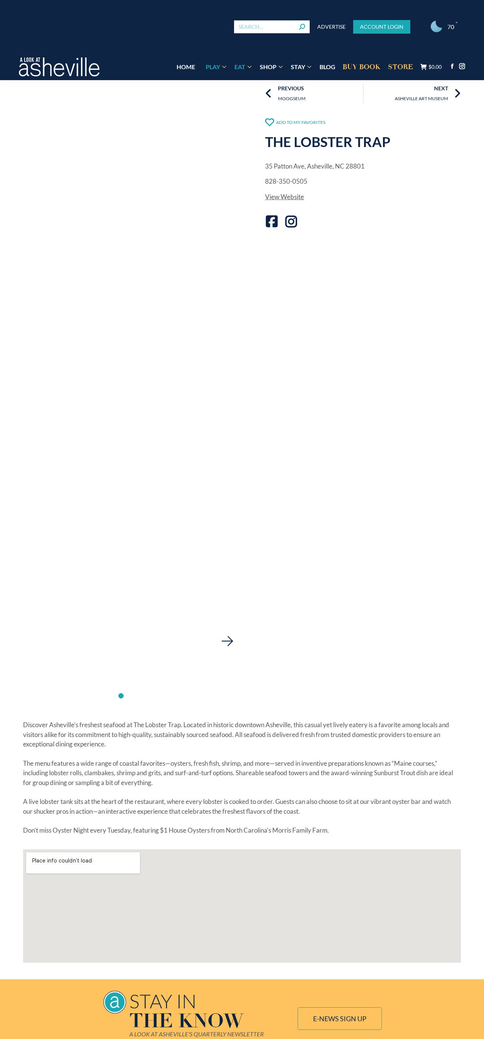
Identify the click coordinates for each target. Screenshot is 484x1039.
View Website (284, 197)
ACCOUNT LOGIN (381, 26)
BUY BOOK (361, 66)
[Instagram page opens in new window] (462, 66)
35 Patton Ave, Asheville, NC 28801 (315, 166)
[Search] (302, 26)
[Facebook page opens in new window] (452, 66)
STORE (400, 66)
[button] (227, 641)
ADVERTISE (331, 26)
